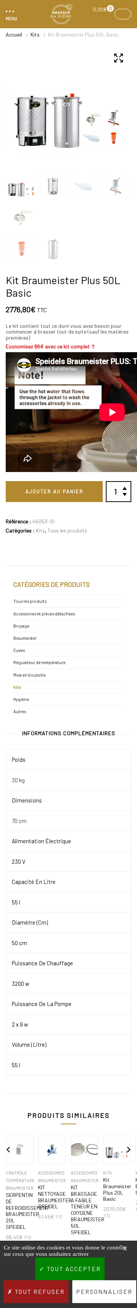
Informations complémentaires (68, 733)
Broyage (21, 625)
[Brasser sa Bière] (61, 14)
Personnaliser (104, 1291)
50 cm (19, 942)
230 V (18, 861)
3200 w (20, 983)
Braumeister (25, 638)
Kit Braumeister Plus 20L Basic (117, 1189)
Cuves (19, 650)
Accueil (14, 34)
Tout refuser (39, 1291)
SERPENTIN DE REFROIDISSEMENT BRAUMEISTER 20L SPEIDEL (19, 1211)
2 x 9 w (20, 1024)
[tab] (68, 734)
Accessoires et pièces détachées (44, 613)
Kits (35, 34)
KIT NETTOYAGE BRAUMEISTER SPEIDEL (52, 1196)
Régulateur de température (39, 662)
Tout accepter (73, 1268)
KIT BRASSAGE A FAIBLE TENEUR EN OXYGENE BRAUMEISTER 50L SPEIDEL (85, 1209)
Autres (19, 711)
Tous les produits (67, 530)
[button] (10, 14)
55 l (16, 902)
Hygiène (21, 699)
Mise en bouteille (29, 674)
